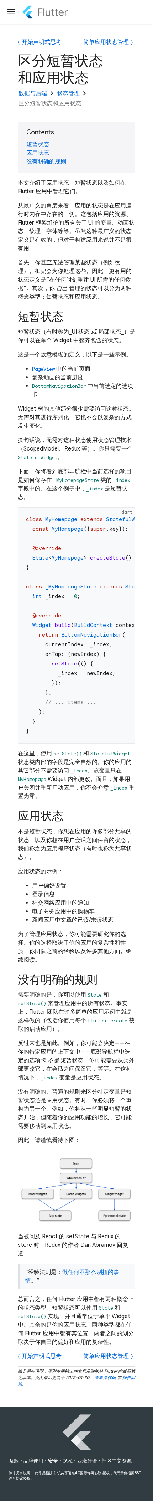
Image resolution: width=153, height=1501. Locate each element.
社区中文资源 (117, 1461)
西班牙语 (87, 1461)
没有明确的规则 (46, 161)
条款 (14, 1461)
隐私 (68, 1461)
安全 (53, 1461)
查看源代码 (105, 1377)
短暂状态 (37, 144)
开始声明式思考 (42, 42)
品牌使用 (33, 1461)
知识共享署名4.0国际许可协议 (77, 1473)
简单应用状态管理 (106, 42)
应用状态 (37, 152)
